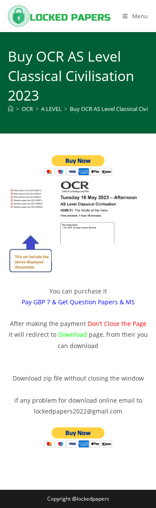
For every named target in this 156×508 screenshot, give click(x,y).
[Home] (10, 109)
